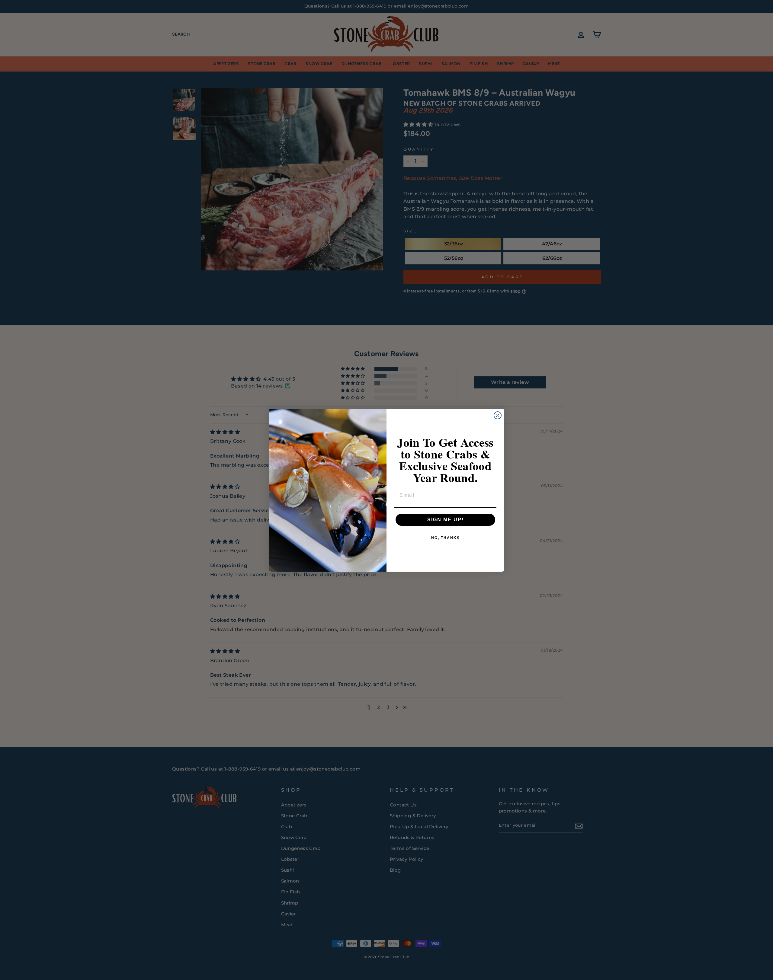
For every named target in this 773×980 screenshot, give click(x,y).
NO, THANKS (445, 538)
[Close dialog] (497, 415)
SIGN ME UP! (445, 519)
